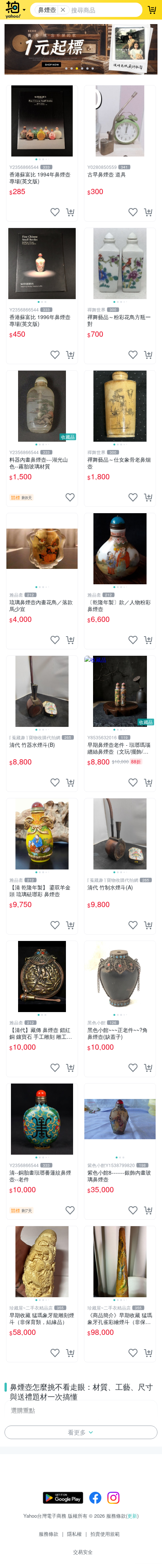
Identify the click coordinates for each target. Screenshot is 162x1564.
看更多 (77, 1432)
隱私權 (74, 1533)
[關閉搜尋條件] (63, 9)
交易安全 (83, 1551)
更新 (132, 1515)
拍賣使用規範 (105, 1533)
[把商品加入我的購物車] (70, 212)
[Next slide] (73, 120)
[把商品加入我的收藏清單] (55, 212)
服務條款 (48, 1533)
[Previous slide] (11, 120)
